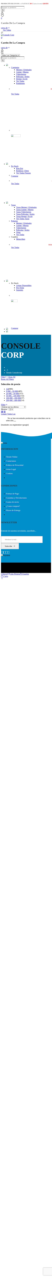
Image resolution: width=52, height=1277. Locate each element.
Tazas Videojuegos (23, 212)
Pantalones (20, 83)
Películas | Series (22, 76)
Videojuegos (21, 74)
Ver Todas (20, 81)
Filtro (3, 405)
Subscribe (8, 546)
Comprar (14, 176)
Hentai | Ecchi (21, 79)
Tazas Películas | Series (25, 214)
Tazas (13, 205)
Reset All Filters (7, 379)
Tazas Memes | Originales (26, 207)
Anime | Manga (22, 72)
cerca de (4, 28)
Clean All (11, 377)
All (7, 389)
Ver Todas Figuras (23, 173)
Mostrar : (4, 409)
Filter (3, 377)
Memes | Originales (24, 70)
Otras (18, 232)
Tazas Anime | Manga (24, 210)
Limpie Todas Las (8, 414)
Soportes (19, 290)
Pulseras (14, 221)
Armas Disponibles (23, 285)
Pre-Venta (20, 288)
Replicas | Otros (22, 171)
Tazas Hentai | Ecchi (24, 216)
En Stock (14, 166)
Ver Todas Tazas (22, 219)
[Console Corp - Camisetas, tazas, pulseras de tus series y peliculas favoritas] (7, 35)
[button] (2, 578)
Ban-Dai (19, 168)
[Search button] (3, 10)
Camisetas (15, 67)
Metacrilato (20, 239)
